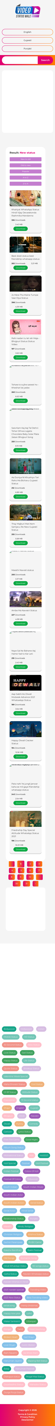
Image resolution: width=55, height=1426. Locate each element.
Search (45, 60)
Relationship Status (14, 1218)
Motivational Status (13, 1155)
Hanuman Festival (25, 1369)
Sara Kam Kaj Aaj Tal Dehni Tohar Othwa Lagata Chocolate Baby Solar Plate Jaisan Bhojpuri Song (25, 432)
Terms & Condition (27, 1414)
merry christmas (29, 1305)
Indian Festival (11, 1171)
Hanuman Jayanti (13, 1361)
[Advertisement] (27, 101)
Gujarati (34, 1108)
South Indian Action (14, 1203)
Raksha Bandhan (12, 1250)
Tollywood (32, 1179)
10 (30, 877)
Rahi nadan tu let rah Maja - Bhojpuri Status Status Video (25, 341)
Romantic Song (29, 1258)
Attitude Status (29, 1092)
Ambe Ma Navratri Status (24, 610)
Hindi (22, 1116)
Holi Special (10, 1163)
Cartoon (8, 1131)
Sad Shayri (29, 1337)
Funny (19, 1124)
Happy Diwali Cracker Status (22, 742)
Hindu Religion (25, 1226)
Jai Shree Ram (30, 1353)
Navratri (35, 1116)
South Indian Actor (13, 1195)
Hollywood (26, 1029)
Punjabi (34, 1218)
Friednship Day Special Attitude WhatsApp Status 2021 (25, 833)
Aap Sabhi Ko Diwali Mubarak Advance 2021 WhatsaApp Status (23, 697)
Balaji (6, 1369)
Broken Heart (10, 1337)
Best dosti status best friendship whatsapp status (26, 257)
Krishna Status (35, 1234)
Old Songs (9, 1258)
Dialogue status (12, 1376)
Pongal (7, 1329)
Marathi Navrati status (23, 570)
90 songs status (40, 1266)
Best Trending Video (37, 1297)
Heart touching (37, 1329)
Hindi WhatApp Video (15, 1266)
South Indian (10, 1187)
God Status (36, 1084)
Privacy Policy (27, 1417)
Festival (26, 1163)
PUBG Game (35, 1242)
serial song (9, 1305)
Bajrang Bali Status (37, 1361)
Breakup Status (31, 1068)
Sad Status (27, 1052)
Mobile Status (11, 1037)
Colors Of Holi (31, 1171)
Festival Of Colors (12, 1179)
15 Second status (29, 1100)
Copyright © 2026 (27, 1410)
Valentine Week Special (16, 1076)
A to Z (25, 177)
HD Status (29, 1037)
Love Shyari (9, 1345)
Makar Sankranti (12, 1321)
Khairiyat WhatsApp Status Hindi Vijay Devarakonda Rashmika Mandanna (25, 212)
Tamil (20, 1329)
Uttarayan (31, 1321)
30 (16, 883)
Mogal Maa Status (35, 1376)
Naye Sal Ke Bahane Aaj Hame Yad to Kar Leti (23, 652)
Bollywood (9, 1029)
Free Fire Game (11, 1139)
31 (27, 883)
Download (20, 229)
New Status (34, 1045)
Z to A (25, 183)
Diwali (7, 1124)
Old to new (26, 165)
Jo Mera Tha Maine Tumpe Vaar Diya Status (25, 296)
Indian (41, 1029)
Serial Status (36, 1203)
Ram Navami (10, 1353)
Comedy (33, 1124)
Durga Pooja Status (13, 1392)
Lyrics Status (24, 1131)
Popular (25, 171)
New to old (25, 159)
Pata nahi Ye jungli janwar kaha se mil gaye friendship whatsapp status (25, 787)
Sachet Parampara (13, 1242)
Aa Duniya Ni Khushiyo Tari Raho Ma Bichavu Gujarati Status (25, 480)
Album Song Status (14, 1147)
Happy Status (10, 1060)
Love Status (9, 1052)
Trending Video (38, 1289)
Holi (31, 1155)
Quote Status (10, 1068)
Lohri (29, 1313)
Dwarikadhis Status (13, 1384)
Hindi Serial (27, 1210)
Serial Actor (9, 1210)
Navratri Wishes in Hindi (16, 1282)
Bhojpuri (8, 1116)
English (20, 1108)
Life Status (29, 1060)
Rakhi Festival (34, 1250)
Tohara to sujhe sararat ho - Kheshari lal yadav (25, 386)
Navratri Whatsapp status (36, 1274)
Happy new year (12, 1313)
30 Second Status (13, 1045)
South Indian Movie (33, 1187)
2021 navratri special (14, 1289)
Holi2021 (44, 1155)
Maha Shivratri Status (14, 1084)
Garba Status (10, 1274)
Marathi (7, 1226)
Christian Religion (13, 1234)
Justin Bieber (28, 1345)
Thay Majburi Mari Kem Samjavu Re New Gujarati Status (24, 527)
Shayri (7, 1108)
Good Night (32, 1139)
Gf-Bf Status (10, 1092)
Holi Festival (42, 1163)
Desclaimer (27, 1420)
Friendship (9, 1100)
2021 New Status (12, 1297)
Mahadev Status (38, 1384)
